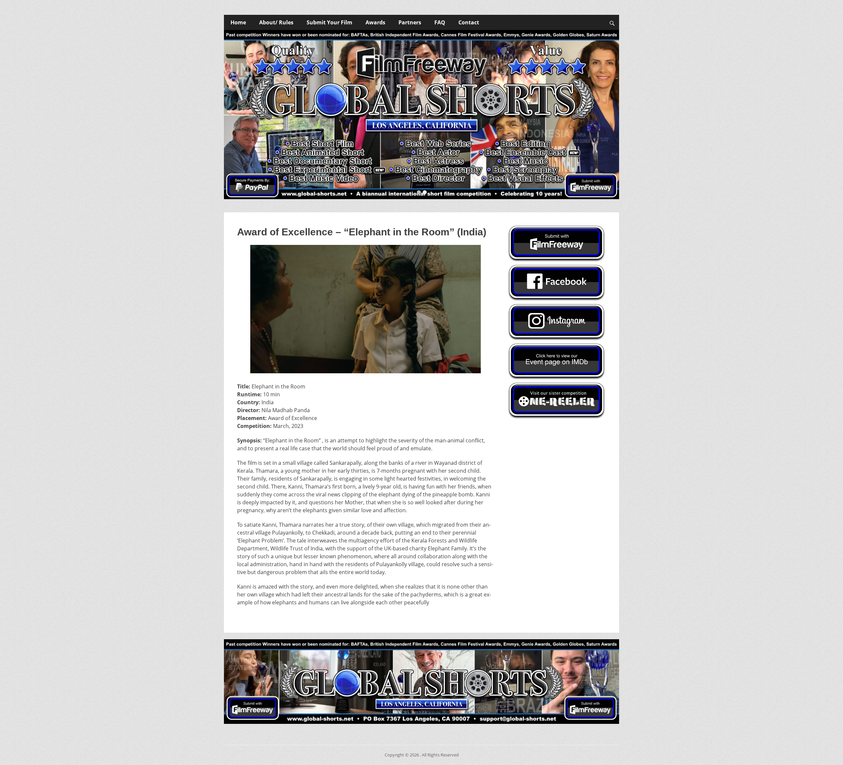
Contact (468, 22)
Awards (375, 22)
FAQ (439, 22)
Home (238, 22)
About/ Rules (276, 22)
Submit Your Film (329, 22)
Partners (409, 22)
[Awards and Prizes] (421, 114)
